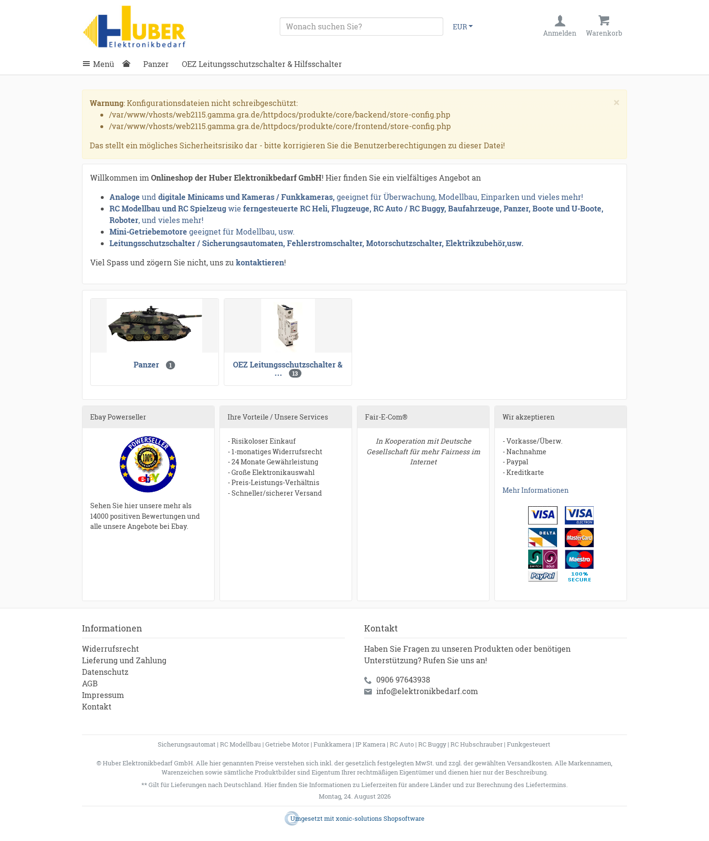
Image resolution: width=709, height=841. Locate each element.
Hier (270, 784)
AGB (90, 683)
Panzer (156, 64)
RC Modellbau (240, 744)
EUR (460, 26)
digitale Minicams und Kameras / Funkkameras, (247, 197)
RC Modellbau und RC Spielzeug (167, 208)
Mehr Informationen (536, 490)
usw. (515, 243)
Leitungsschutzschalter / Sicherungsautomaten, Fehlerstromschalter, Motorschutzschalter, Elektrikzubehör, (308, 243)
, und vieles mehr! (171, 220)
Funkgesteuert (528, 744)
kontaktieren (260, 262)
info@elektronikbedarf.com (427, 691)
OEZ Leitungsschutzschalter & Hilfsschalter (262, 64)
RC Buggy (432, 744)
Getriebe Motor (287, 744)
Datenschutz (105, 672)
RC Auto (402, 744)
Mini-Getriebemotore (148, 231)
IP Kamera (370, 744)
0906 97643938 (403, 679)
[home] (129, 64)
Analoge (124, 197)
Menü (103, 64)
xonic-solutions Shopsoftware (380, 818)
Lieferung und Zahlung (124, 660)
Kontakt (96, 706)
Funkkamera (332, 744)
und (149, 197)
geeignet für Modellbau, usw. (242, 231)
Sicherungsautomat (187, 744)
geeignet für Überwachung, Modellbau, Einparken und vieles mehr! (460, 197)
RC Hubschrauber (476, 744)
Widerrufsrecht (110, 649)
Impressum (103, 695)
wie (234, 208)
